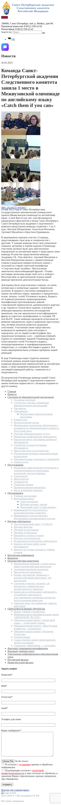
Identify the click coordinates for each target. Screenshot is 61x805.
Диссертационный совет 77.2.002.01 (33, 524)
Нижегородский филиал (20, 662)
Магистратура (21, 479)
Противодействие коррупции (23, 561)
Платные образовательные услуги (32, 433)
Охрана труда (21, 462)
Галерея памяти (22, 637)
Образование (21, 411)
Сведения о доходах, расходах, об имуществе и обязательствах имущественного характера (31, 586)
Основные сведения (24, 400)
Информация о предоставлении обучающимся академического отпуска (34, 517)
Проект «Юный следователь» (29, 611)
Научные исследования (26, 529)
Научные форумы (23, 527)
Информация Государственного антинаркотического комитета (31, 511)
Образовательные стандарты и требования (36, 459)
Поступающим (15, 465)
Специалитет (21, 476)
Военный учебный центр (21, 651)
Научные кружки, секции (33, 504)
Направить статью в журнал (29, 535)
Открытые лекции (23, 484)
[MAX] (5, 47)
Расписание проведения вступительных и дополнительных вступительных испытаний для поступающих (36, 470)
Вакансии (13, 558)
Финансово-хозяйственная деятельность (35, 436)
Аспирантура (21, 481)
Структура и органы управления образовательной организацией (31, 404)
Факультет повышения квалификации (28, 648)
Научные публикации (25, 532)
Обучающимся (15, 493)
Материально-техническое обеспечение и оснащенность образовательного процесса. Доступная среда (36, 428)
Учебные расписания (25, 496)
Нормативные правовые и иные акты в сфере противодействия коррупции (35, 565)
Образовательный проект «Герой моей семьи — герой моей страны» (34, 621)
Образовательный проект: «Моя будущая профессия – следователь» (35, 627)
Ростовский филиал (18, 659)
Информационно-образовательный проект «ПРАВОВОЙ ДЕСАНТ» (36, 616)
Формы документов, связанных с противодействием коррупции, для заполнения (32, 578)
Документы (20, 408)
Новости (12, 394)
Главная (12, 391)
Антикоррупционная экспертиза (31, 569)
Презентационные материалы (30, 487)
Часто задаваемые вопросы (28, 490)
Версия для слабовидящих (15, 790)
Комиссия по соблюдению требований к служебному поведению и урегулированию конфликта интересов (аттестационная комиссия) (35, 596)
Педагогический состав (26, 422)
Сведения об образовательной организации (31, 397)
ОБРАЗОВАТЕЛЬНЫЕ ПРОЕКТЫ (26, 609)
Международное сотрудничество (31, 450)
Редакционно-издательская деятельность (35, 541)
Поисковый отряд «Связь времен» (38, 507)
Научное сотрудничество (27, 538)
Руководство (20, 419)
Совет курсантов (29, 501)
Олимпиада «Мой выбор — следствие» (35, 645)
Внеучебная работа (24, 498)
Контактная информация (21, 555)
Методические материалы (27, 572)
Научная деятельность (19, 521)
